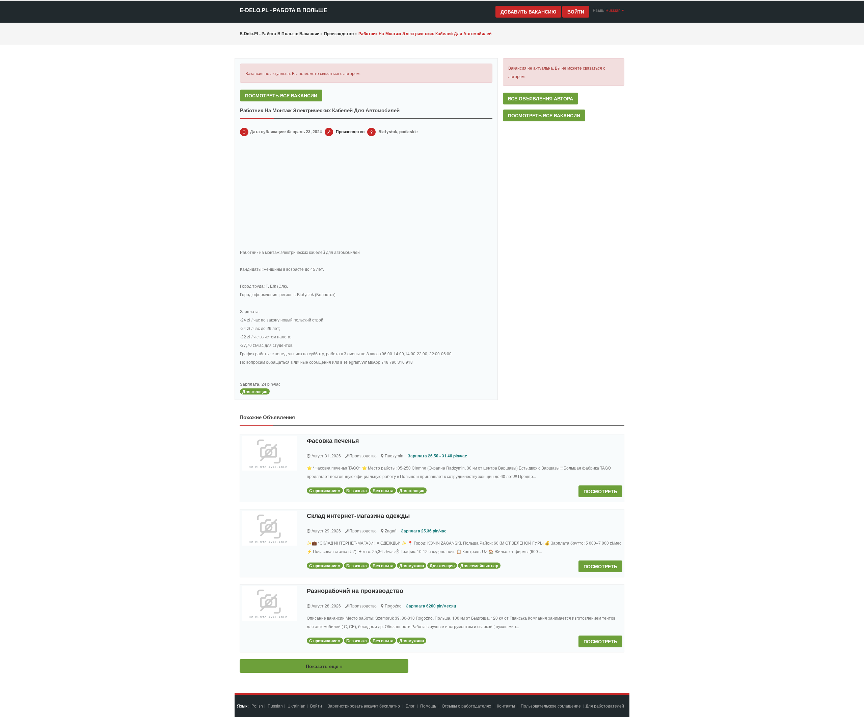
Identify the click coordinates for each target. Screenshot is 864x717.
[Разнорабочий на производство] (269, 603)
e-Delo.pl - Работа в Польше (283, 10)
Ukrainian (296, 706)
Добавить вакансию (528, 11)
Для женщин (254, 391)
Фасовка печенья (333, 440)
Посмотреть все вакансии (281, 95)
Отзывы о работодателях (466, 706)
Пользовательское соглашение (551, 706)
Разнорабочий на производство (355, 590)
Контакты (506, 706)
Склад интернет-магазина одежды (358, 515)
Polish (257, 706)
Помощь (428, 706)
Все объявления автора (540, 98)
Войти (575, 11)
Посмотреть (600, 491)
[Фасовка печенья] (269, 453)
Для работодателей (605, 706)
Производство (350, 131)
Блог (410, 706)
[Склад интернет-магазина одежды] (269, 528)
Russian (275, 706)
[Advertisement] (366, 193)
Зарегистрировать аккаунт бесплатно (364, 706)
